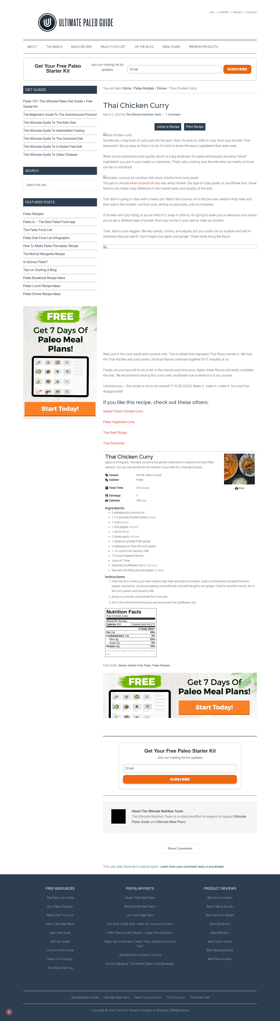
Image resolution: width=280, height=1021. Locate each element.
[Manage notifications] (9, 1012)
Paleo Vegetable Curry (119, 422)
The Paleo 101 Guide (60, 897)
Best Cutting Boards (220, 906)
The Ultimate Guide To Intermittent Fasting (53, 131)
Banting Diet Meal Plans (140, 906)
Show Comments (180, 848)
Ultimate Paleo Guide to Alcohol (140, 955)
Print (241, 488)
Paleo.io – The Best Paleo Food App (49, 222)
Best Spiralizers (220, 924)
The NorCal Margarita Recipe (44, 254)
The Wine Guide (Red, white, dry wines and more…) (140, 924)
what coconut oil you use (148, 183)
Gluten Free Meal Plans (140, 897)
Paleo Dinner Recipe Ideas (42, 294)
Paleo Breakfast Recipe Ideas (44, 278)
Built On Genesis (129, 1010)
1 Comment (173, 114)
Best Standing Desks (220, 950)
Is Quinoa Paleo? (35, 262)
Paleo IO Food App (60, 959)
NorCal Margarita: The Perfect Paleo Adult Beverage (140, 963)
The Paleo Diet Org (60, 967)
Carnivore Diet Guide (60, 950)
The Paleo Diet (199, 997)
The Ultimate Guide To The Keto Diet (49, 123)
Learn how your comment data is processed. (192, 867)
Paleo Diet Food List (60, 915)
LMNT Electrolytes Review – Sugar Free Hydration (140, 932)
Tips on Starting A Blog (40, 270)
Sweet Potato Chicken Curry (123, 411)
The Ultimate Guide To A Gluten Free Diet (52, 147)
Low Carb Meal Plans (140, 915)
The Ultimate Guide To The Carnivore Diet (53, 139)
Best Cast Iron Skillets (220, 915)
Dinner (122, 665)
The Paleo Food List (37, 230)
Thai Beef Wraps (115, 433)
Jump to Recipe (168, 127)
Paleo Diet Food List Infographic (46, 238)
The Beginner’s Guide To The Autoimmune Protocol (60, 115)
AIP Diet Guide (60, 941)
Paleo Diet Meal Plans (60, 924)
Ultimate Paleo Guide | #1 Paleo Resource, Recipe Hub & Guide (75, 22)
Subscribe (237, 69)
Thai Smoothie (113, 443)
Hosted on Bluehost (155, 1010)
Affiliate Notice (180, 1010)
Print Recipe (194, 127)
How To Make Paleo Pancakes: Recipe (50, 246)
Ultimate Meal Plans (171, 822)
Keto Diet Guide (60, 932)
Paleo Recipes (161, 665)
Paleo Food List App (148, 997)
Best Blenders (220, 932)
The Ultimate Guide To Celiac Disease (50, 155)
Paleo (147, 665)
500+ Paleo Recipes (60, 906)
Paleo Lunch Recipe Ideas (41, 286)
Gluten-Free (135, 665)
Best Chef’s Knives (220, 941)
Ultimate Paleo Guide (85, 997)
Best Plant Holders (220, 959)
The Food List (175, 997)
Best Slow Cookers (220, 897)
